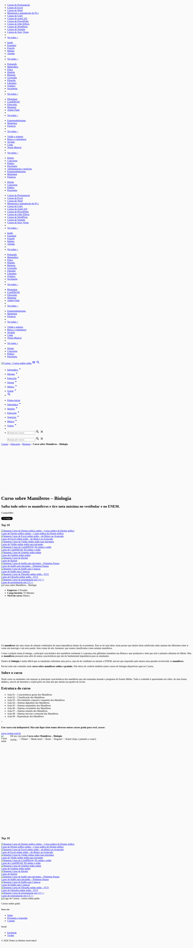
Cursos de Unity (15, 15)
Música (12, 386)
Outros (12, 425)
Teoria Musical (14, 147)
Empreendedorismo (16, 120)
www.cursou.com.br (11, 733)
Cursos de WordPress (17, 26)
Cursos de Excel (15, 7)
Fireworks (12, 104)
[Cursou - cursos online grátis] (16, 363)
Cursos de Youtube (16, 29)
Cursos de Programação (18, 5)
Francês (11, 48)
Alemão (11, 53)
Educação (13, 378)
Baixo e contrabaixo (16, 139)
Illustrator (11, 107)
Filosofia (11, 80)
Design (12, 382)
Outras (12, 391)
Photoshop (12, 99)
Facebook (12, 932)
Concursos (12, 160)
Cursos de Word (15, 10)
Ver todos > (12, 37)
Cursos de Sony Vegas (18, 32)
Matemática (12, 67)
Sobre (10, 915)
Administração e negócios (19, 169)
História (11, 72)
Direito (10, 158)
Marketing (12, 123)
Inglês (10, 42)
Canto (10, 144)
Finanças (11, 126)
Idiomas (12, 374)
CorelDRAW (13, 102)
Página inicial (13, 400)
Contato (11, 920)
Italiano (10, 51)
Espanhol (11, 45)
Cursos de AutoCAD (17, 18)
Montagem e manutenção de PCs (23, 13)
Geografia (12, 77)
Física (10, 69)
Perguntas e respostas (17, 918)
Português (12, 64)
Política (10, 163)
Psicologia (12, 166)
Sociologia (12, 88)
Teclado (11, 142)
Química (11, 86)
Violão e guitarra (15, 136)
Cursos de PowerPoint (17, 21)
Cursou (4, 444)
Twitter (10, 935)
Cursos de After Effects (18, 24)
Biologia (11, 75)
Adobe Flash (13, 110)
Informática (14, 370)
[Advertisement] (96, 468)
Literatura (11, 83)
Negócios (13, 417)
